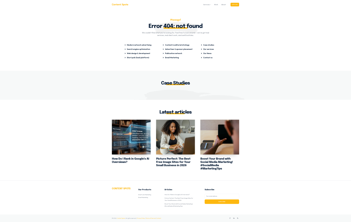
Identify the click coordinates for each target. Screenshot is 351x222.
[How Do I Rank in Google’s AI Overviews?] (131, 137)
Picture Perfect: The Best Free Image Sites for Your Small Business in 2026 (173, 162)
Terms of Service (150, 218)
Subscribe (221, 201)
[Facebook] (230, 218)
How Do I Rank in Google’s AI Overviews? (177, 194)
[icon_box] (138, 45)
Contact (158, 218)
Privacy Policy (141, 218)
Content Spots (121, 218)
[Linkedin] (233, 218)
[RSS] (237, 218)
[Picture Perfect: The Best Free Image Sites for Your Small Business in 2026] (175, 137)
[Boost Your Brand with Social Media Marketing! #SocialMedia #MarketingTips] (219, 137)
